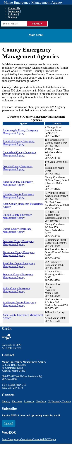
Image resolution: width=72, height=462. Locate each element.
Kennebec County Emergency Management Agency (18, 196)
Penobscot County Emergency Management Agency (18, 243)
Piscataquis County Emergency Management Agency (19, 254)
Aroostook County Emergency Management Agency (19, 143)
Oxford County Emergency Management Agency (17, 230)
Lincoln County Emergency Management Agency (17, 216)
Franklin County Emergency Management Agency (17, 168)
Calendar (13, 14)
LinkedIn (29, 401)
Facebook (17, 401)
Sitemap (12, 17)
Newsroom (14, 11)
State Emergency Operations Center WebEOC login (29, 439)
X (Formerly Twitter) (59, 401)
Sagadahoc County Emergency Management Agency (19, 265)
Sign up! (8, 423)
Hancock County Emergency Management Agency (18, 183)
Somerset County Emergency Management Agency (18, 276)
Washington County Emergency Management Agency (19, 304)
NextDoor (41, 401)
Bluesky (6, 401)
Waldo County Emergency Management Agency (16, 290)
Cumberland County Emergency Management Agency (19, 154)
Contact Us (14, 8)
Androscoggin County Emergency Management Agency (20, 132)
